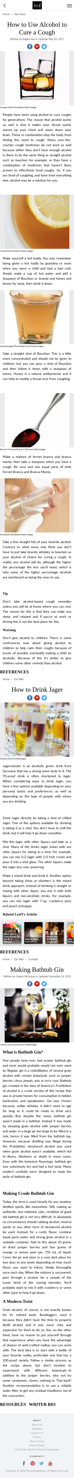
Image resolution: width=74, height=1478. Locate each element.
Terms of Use (37, 1441)
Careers (37, 1437)
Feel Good (19, 14)
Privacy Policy (37, 1445)
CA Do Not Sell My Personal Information (37, 1449)
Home (6, 14)
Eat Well (18, 679)
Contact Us (37, 1433)
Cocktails (33, 959)
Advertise (37, 1429)
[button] (30, 46)
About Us (37, 1425)
